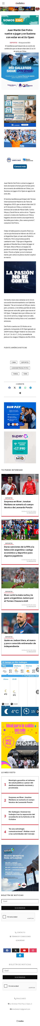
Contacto (21, 932)
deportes (24, 362)
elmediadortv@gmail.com (21, 1009)
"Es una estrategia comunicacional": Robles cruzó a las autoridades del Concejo (22, 831)
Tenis (25, 374)
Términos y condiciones (21, 936)
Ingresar (20, 940)
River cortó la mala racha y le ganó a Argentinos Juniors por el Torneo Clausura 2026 (19, 598)
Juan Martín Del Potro (20, 368)
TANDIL (15, 374)
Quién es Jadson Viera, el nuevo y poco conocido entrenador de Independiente (20, 643)
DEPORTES (13, 43)
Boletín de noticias (12, 895)
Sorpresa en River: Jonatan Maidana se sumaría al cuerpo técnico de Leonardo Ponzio (19, 504)
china (14, 362)
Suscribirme (20, 908)
